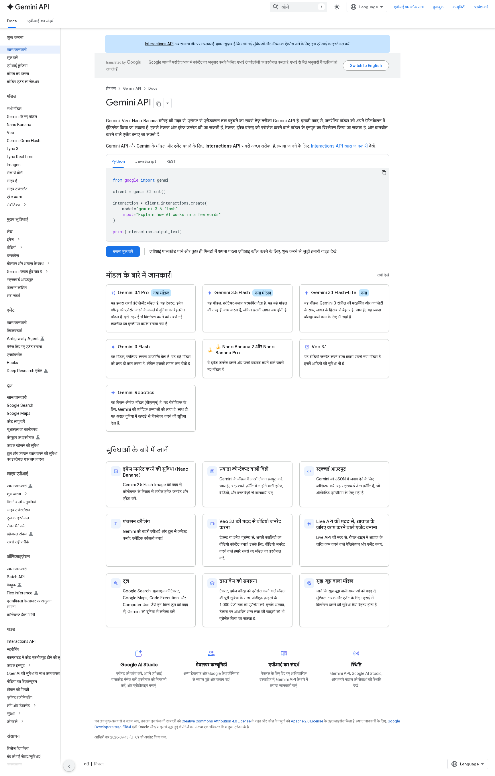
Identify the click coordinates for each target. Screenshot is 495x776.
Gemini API (132, 88)
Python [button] (118, 161)
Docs (12, 20)
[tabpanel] (247, 204)
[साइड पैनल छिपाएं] (69, 765)
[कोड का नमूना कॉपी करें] (384, 172)
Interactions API (159, 44)
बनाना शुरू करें (123, 251)
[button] (34, 205)
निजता (98, 764)
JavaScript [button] (145, 161)
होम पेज (111, 88)
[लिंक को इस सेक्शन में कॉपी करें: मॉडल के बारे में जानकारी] (177, 275)
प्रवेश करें (481, 7)
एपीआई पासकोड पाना (409, 7)
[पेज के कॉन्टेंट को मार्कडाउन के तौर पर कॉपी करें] (159, 103)
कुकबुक (438, 7)
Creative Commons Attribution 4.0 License (216, 721)
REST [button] (171, 161)
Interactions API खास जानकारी (339, 146)
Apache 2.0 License (307, 721)
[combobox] (298, 7)
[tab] (118, 161)
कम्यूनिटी (459, 7)
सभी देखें (383, 275)
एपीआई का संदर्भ (40, 20)
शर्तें (86, 764)
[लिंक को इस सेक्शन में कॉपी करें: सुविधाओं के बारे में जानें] (173, 450)
